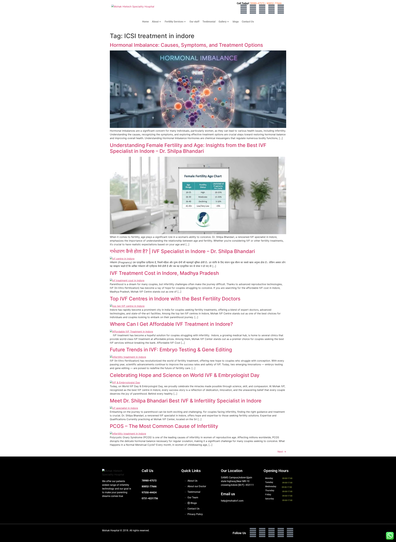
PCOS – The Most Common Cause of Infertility (164, 426)
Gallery (222, 21)
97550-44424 (149, 492)
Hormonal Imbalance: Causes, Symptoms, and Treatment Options (186, 45)
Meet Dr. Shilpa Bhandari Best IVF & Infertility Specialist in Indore (185, 401)
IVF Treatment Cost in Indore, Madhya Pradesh (164, 273)
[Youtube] (281, 9)
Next (282, 451)
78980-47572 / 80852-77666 (266, 3)
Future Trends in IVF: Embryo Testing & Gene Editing (171, 350)
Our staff (194, 21)
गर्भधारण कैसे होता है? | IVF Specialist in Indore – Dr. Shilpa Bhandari (182, 251)
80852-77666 (149, 486)
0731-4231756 (150, 498)
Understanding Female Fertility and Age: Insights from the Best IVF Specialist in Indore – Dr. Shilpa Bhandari (188, 148)
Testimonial (208, 21)
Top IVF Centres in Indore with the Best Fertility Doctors (175, 299)
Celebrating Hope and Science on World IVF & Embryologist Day (184, 375)
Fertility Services (174, 21)
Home (145, 21)
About (155, 21)
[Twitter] (262, 9)
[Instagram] (253, 9)
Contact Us (248, 21)
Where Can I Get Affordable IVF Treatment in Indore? (171, 324)
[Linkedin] (271, 9)
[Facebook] (244, 9)
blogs (236, 21)
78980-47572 (149, 480)
